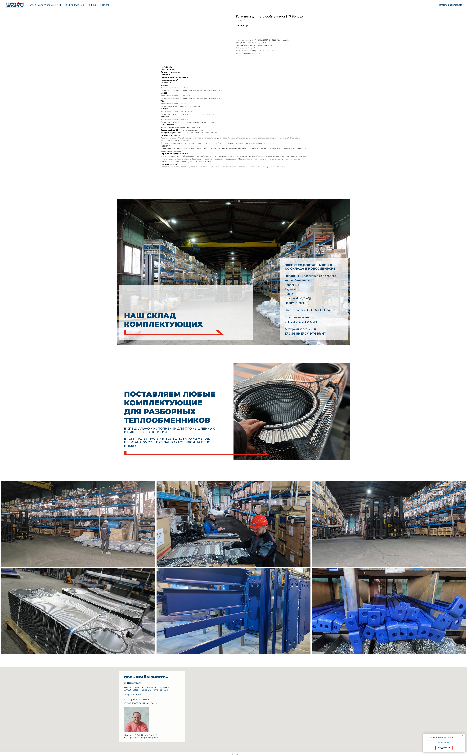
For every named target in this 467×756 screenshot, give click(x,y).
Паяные (91, 4)
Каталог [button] (104, 4)
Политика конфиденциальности (233, 754)
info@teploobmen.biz (450, 4)
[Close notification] (463, 735)
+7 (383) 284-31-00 (133, 703)
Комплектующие (74, 4)
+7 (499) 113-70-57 (132, 700)
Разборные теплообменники (44, 4)
